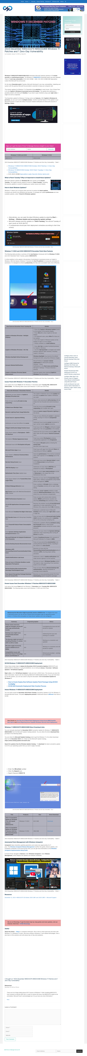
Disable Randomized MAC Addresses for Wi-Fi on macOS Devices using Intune (72, 372)
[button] (65, 1)
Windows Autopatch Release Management (22, 847)
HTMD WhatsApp (25, 923)
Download (50, 821)
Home (22, 1)
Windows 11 (48, 1)
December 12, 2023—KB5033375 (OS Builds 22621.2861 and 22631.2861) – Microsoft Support (30, 897)
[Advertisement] (33, 64)
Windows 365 (55, 1)
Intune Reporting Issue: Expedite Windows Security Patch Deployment (37, 722)
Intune (26, 1)
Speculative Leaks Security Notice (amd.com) (34, 174)
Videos (62, 1)
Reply (8, 999)
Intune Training (40, 1)
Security (33, 1)
